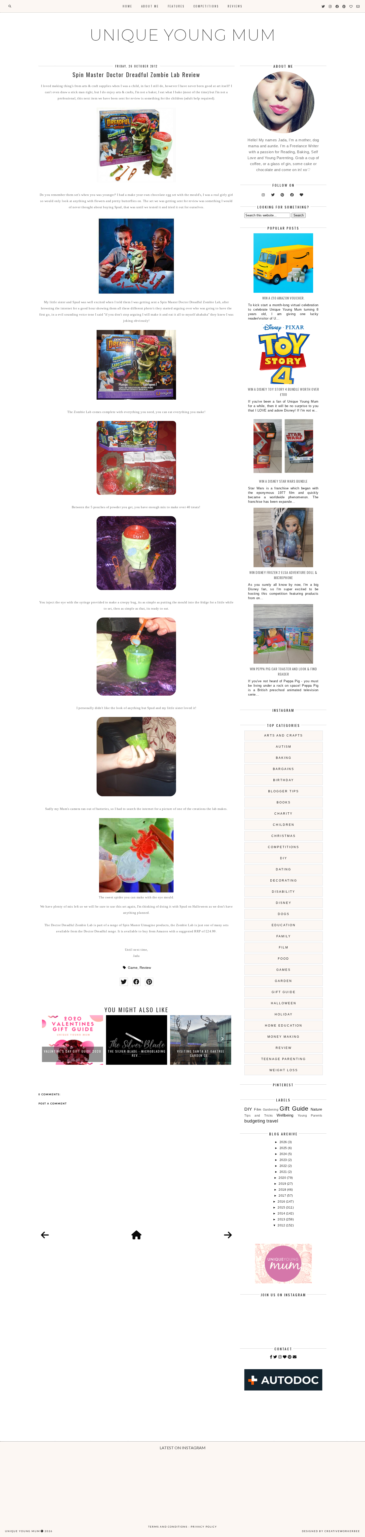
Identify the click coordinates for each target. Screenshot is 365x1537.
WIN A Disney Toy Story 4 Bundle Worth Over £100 (283, 391)
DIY (283, 858)
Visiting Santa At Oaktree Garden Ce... (136, 1053)
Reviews (235, 6)
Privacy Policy (204, 1526)
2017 (283, 1195)
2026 (284, 1142)
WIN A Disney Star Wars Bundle (283, 481)
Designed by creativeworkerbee (331, 1531)
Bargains (283, 769)
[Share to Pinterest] (149, 981)
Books (284, 802)
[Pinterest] (290, 1357)
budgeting (254, 1121)
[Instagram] (280, 1357)
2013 (282, 1219)
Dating (283, 869)
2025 (284, 1148)
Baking (284, 758)
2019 (283, 1183)
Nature (316, 1109)
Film (284, 947)
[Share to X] (123, 981)
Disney (284, 903)
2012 (282, 1225)
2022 (284, 1166)
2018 (283, 1189)
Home (127, 6)
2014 (282, 1213)
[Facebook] (271, 1357)
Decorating (283, 880)
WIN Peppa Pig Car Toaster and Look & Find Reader (283, 671)
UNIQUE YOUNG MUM (182, 35)
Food (283, 958)
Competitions (206, 6)
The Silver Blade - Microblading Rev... (73, 1053)
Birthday (283, 780)
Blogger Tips (283, 791)
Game (133, 968)
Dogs (284, 914)
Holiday (284, 1014)
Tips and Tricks (258, 1115)
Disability (283, 891)
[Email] (295, 1357)
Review (145, 968)
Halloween (283, 1003)
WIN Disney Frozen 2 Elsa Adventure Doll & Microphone (283, 575)
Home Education (283, 1025)
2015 (282, 1207)
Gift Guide (284, 992)
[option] (72, 1040)
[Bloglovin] (285, 1357)
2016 (282, 1201)
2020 (283, 1178)
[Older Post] (227, 1235)
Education (284, 925)
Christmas (283, 836)
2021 (284, 1172)
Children (283, 825)
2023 (284, 1160)
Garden (283, 981)
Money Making (283, 1036)
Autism (284, 746)
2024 (284, 1154)
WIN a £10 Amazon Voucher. (283, 297)
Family (283, 936)
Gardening (271, 1109)
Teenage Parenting (283, 1059)
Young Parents (310, 1115)
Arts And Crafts (283, 735)
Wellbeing (285, 1115)
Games (283, 970)
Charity (283, 813)
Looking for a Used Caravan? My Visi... (200, 1053)
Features (176, 6)
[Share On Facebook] (136, 981)
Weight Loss (283, 1070)
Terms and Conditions (167, 1526)
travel (272, 1121)
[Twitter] (275, 1357)
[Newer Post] (44, 1235)
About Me (150, 6)
